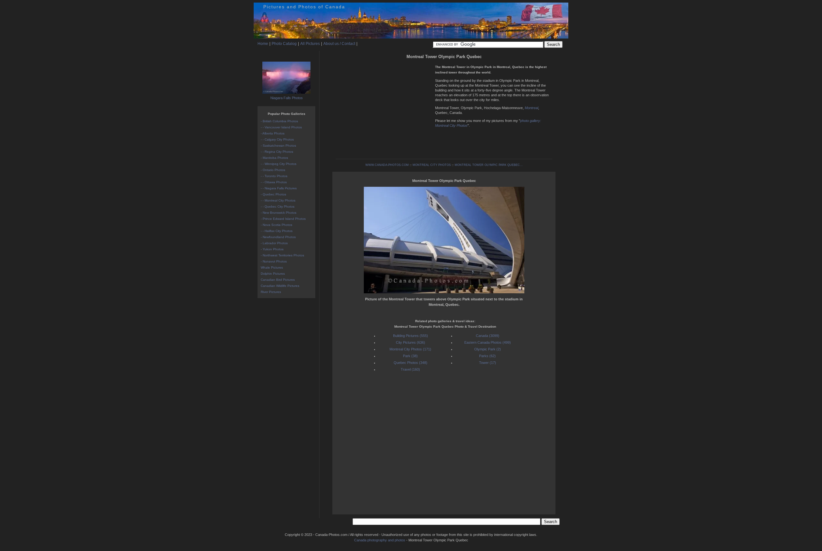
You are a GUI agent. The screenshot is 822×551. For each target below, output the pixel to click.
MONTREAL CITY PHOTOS (432, 165)
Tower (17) (487, 363)
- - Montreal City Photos (278, 200)
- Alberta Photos (272, 133)
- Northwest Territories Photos (282, 255)
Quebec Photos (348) (410, 363)
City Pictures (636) (410, 342)
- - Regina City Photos (277, 151)
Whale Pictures (272, 267)
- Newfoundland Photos (278, 237)
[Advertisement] (384, 106)
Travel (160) (410, 369)
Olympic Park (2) (487, 349)
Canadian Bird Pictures (278, 279)
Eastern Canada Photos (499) (487, 342)
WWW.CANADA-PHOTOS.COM (387, 165)
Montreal (531, 108)
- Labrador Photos (274, 243)
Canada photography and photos (379, 540)
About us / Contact (339, 43)
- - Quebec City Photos (277, 206)
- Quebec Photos (273, 194)
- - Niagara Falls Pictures (279, 188)
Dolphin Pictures (273, 273)
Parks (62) (487, 356)
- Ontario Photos (273, 170)
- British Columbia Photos (279, 121)
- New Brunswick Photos (278, 212)
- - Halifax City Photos (277, 231)
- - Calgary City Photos (277, 139)
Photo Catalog (284, 43)
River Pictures (271, 292)
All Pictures (310, 43)
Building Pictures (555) (410, 336)
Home (263, 43)
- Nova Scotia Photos (276, 225)
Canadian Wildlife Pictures (280, 286)
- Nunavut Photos (274, 261)
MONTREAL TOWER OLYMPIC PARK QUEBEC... (489, 165)
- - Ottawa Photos (274, 182)
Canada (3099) (487, 336)
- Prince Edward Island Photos (283, 218)
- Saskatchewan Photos (278, 145)
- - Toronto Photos (274, 176)
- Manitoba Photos (274, 157)
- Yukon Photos (272, 249)
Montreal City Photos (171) (410, 349)
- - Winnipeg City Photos (278, 164)
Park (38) (410, 356)
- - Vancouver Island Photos (281, 127)
